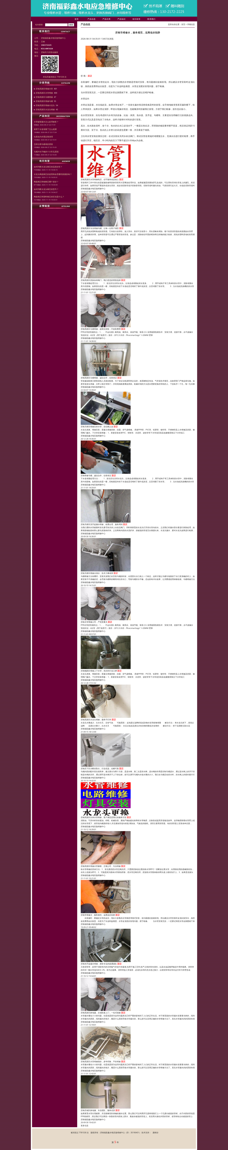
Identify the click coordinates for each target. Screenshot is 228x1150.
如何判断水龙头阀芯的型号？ (46, 189)
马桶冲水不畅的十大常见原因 (46, 151)
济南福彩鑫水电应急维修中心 (93, 188)
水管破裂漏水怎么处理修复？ (46, 121)
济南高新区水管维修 (44, 93)
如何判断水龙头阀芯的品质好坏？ (48, 166)
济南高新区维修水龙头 (45, 105)
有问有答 (136, 19)
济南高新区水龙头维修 (45, 109)
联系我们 (151, 19)
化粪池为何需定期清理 (43, 136)
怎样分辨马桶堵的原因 (43, 144)
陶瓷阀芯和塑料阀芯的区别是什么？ (49, 196)
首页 (77, 19)
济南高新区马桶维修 (44, 97)
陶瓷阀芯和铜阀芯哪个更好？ (46, 181)
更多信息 (84, 1125)
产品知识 (121, 19)
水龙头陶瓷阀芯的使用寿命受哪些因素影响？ (53, 174)
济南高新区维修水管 (44, 88)
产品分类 (106, 19)
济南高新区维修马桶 (44, 101)
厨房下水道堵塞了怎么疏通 (45, 129)
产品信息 (92, 19)
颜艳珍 (155, 1132)
